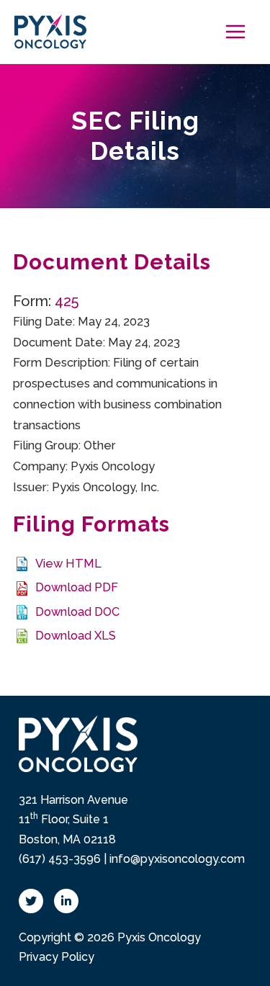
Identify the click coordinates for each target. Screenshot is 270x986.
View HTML (68, 563)
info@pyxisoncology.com (177, 859)
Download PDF (76, 587)
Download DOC (77, 612)
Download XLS (75, 635)
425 (66, 301)
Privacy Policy (56, 957)
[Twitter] (31, 901)
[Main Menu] (235, 32)
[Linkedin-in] (66, 901)
